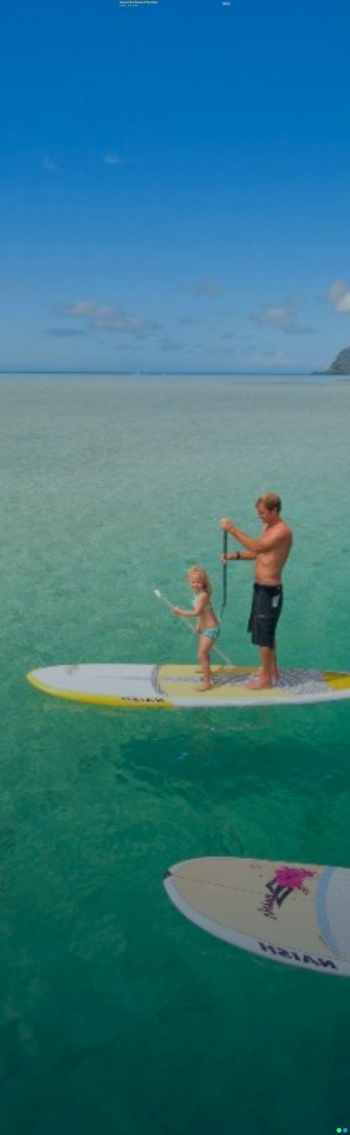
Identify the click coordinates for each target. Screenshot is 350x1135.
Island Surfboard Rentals (138, 2)
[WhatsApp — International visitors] (339, 1130)
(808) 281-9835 (129, 5)
